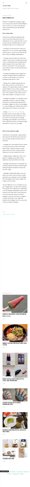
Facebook (20, 472)
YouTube (13, 472)
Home (4, 8)
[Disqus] (15, 241)
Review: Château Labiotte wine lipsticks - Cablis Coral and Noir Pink (14, 379)
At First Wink (6, 5)
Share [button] (4, 212)
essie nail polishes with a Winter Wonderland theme (11, 403)
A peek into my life (10, 214)
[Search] (26, 2)
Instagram (15, 474)
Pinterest (26, 472)
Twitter (9, 474)
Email (21, 474)
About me (10, 8)
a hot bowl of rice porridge (14, 112)
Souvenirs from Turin (8, 459)
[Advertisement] (15, 278)
